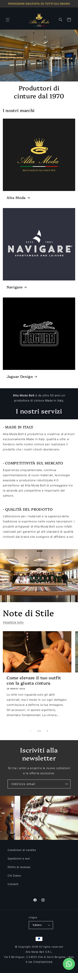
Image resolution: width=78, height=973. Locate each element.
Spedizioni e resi (19, 858)
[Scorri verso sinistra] (31, 731)
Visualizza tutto (13, 622)
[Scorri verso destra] (47, 731)
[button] (7, 20)
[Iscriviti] (66, 784)
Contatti (13, 884)
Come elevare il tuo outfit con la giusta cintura (34, 680)
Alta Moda (16, 197)
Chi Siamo (14, 875)
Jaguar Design (20, 376)
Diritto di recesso (19, 867)
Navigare (15, 287)
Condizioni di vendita (22, 850)
